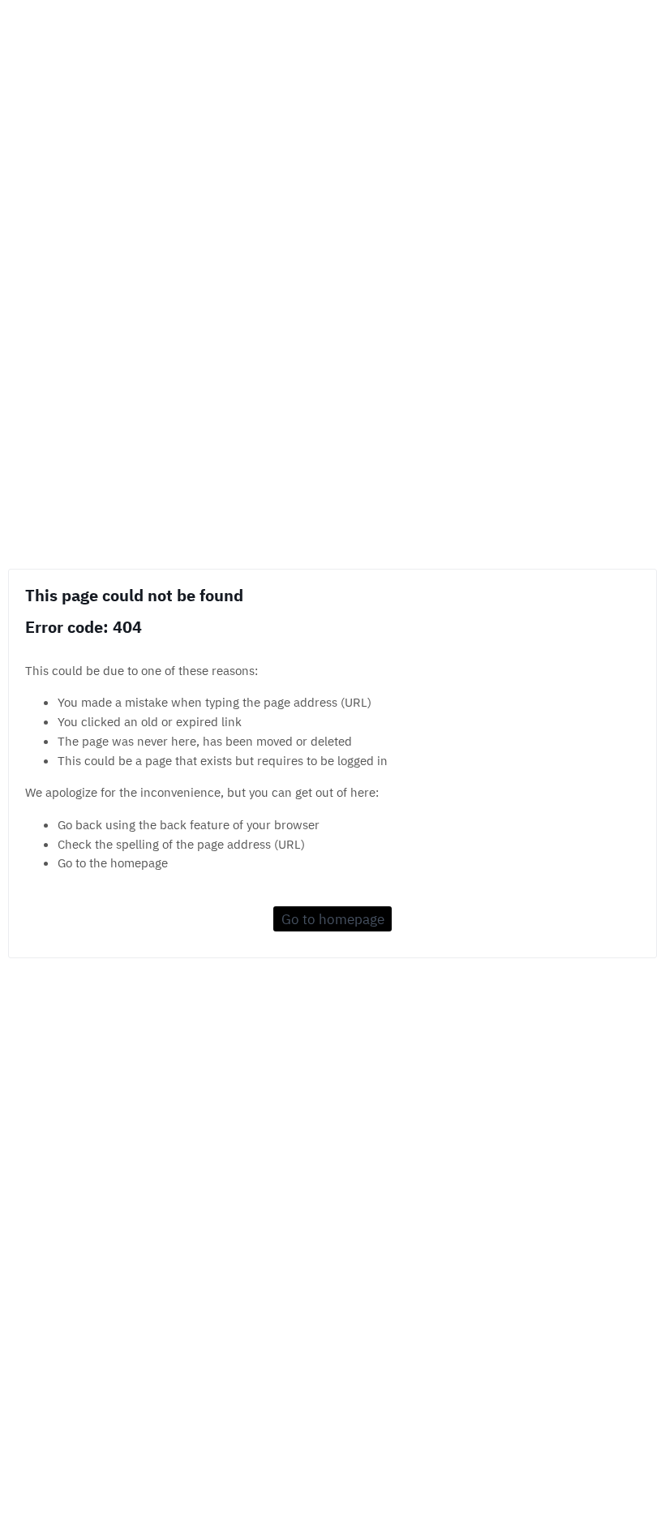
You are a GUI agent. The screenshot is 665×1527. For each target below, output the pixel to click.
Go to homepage (332, 919)
